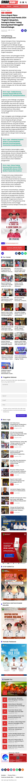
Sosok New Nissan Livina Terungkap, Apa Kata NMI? (15, 710)
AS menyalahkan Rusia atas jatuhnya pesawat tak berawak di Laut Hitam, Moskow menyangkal (16, 716)
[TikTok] (20, 769)
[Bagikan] (25, 30)
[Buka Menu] (23, 2)
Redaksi (3, 775)
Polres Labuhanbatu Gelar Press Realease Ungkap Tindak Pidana (21, 357)
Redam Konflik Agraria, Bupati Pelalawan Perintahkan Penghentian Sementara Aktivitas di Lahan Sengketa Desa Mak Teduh (20, 284)
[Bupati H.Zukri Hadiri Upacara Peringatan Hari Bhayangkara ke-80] (7, 307)
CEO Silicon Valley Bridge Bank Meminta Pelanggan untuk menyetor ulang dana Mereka (16, 722)
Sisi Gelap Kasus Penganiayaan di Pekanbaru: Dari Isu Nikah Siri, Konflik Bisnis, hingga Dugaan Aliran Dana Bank (7, 270)
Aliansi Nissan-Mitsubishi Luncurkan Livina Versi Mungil (16, 704)
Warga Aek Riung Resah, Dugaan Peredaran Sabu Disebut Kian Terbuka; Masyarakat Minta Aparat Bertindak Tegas (20, 328)
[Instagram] (14, 769)
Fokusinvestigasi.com (12, 243)
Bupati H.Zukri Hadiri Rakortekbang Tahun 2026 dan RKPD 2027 (21, 343)
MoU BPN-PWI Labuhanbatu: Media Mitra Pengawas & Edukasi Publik (7, 299)
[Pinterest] (8, 769)
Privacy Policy (11, 775)
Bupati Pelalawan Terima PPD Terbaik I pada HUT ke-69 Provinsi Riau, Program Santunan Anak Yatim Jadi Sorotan (7, 284)
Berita (3, 12)
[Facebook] (16, 253)
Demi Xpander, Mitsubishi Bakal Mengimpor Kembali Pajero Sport (15, 699)
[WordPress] (11, 769)
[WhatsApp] (25, 253)
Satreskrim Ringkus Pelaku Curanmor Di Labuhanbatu (20, 314)
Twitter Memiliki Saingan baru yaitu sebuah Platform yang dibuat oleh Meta (16, 734)
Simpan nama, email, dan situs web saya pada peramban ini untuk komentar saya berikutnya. (14, 410)
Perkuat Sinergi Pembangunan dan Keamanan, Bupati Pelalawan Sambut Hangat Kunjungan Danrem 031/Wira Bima (6, 343)
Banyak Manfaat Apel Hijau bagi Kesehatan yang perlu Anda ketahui (16, 746)
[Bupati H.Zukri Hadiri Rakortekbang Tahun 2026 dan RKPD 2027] (21, 336)
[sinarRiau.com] (9, 2)
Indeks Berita (19, 777)
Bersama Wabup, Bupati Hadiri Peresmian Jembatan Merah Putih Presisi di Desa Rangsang (21, 299)
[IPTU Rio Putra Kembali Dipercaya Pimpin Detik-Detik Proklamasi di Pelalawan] (21, 263)
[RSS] (22, 769)
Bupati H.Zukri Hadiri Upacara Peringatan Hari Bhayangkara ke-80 (7, 314)
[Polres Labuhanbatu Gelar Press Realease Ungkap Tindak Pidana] (21, 350)
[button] (20, 2)
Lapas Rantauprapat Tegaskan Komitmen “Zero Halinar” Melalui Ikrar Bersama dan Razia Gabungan (7, 357)
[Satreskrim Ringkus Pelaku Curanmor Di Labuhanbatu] (21, 307)
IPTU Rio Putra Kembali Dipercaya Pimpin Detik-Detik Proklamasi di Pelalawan (20, 270)
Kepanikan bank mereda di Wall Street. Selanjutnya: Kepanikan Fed (16, 728)
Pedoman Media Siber (7, 777)
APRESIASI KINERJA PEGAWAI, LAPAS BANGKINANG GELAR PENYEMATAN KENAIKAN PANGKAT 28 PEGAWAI (6, 372)
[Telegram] (22, 253)
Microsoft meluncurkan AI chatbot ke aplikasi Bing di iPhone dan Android (15, 740)
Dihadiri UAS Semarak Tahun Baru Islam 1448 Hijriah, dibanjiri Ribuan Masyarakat (7, 328)
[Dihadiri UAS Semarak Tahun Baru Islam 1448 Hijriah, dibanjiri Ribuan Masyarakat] (7, 321)
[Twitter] (19, 253)
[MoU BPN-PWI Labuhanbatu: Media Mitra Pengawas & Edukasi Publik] (7, 292)
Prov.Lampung (9, 12)
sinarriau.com (4, 30)
